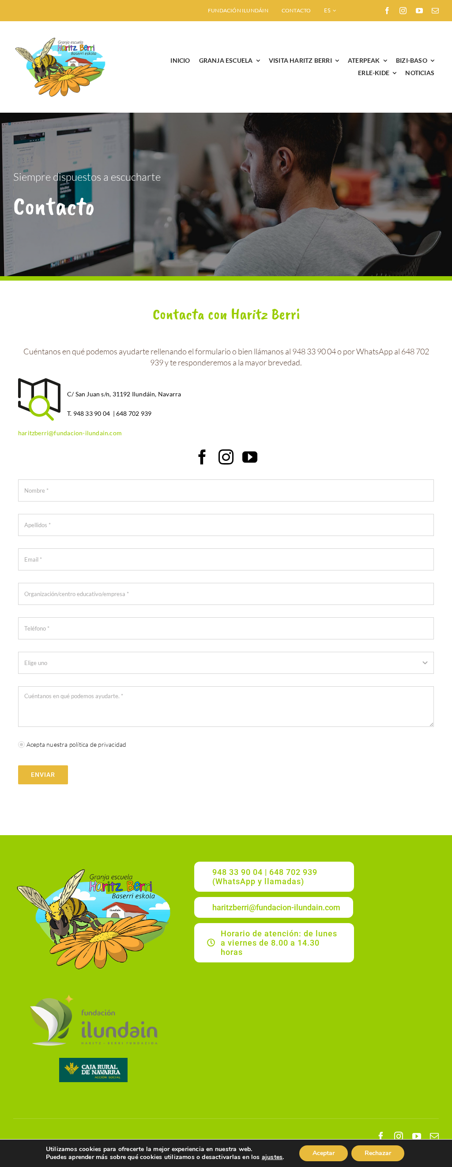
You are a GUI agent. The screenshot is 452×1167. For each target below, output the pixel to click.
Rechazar (378, 1153)
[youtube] (419, 10)
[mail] (435, 10)
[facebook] (387, 10)
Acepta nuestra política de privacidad (76, 744)
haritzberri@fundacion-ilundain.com (70, 433)
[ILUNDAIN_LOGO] (93, 993)
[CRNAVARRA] (93, 1060)
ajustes (272, 1157)
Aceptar (324, 1153)
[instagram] (403, 10)
